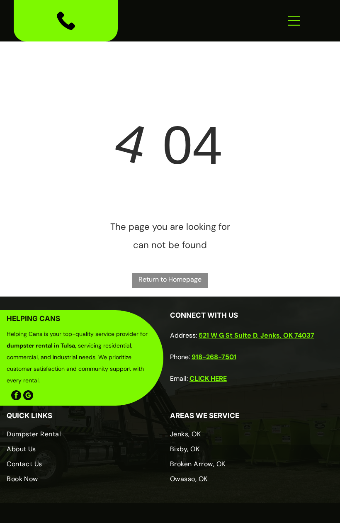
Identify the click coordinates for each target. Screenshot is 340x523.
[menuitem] (85, 437)
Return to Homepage (170, 279)
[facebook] (16, 396)
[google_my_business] (28, 396)
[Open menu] (294, 21)
